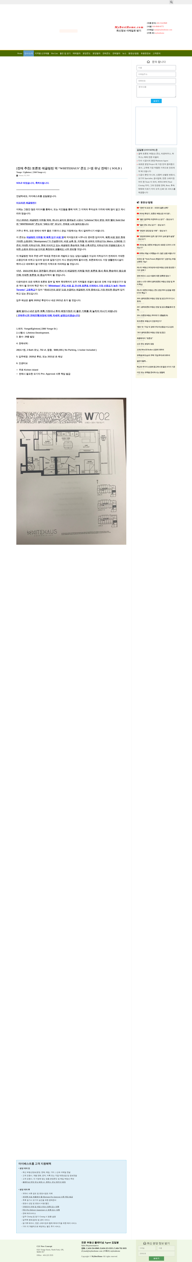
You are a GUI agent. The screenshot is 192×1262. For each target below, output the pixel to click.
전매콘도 (106, 53)
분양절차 (96, 53)
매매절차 (77, 53)
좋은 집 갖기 (65, 53)
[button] (171, 2)
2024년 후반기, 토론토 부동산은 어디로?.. (155, 214)
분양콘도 (87, 53)
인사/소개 (28, 53)
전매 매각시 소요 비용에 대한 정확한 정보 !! (154, 276)
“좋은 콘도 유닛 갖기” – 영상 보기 (152, 225)
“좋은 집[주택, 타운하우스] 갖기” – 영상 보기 (156, 219)
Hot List (54, 53)
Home (19, 53)
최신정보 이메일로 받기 (128, 30)
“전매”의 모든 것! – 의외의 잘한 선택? (153, 208)
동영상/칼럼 (133, 53)
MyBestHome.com (129, 27)
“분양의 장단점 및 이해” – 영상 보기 (153, 231)
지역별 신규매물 (42, 53)
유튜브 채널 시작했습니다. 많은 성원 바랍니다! (157, 253)
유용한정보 (146, 53)
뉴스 (124, 53)
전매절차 (116, 53)
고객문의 (157, 53)
